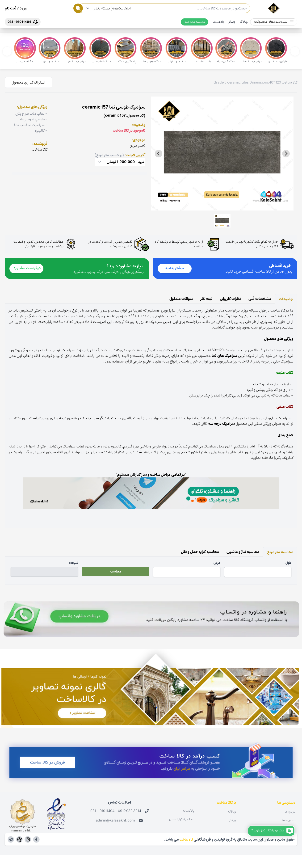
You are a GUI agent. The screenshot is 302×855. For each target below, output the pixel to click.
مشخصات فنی (259, 298)
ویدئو (231, 22)
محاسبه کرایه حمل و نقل (200, 551)
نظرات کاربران (230, 298)
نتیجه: (73, 562)
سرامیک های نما (224, 355)
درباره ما (290, 811)
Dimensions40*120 (265, 82)
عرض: (216, 562)
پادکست (218, 22)
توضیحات (286, 299)
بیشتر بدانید (174, 268)
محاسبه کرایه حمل (194, 21)
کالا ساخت (289, 82)
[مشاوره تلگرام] (151, 493)
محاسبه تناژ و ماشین (242, 551)
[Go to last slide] (286, 153)
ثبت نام (10, 8)
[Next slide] (158, 153)
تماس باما (288, 820)
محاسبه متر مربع (280, 552)
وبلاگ (244, 22)
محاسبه (115, 571)
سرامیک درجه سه (221, 423)
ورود (23, 8)
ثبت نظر (206, 298)
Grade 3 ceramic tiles (231, 82)
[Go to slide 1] (222, 207)
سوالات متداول (181, 298)
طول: (288, 562)
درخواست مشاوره (27, 268)
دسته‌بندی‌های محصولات (271, 22)
